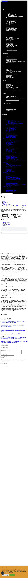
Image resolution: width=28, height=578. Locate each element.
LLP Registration (11, 122)
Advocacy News (6, 224)
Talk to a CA (8, 187)
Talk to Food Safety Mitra (11, 190)
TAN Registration (9, 145)
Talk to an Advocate (10, 188)
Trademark (8, 126)
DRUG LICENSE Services (11, 167)
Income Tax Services (10, 174)
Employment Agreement (11, 160)
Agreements (5, 153)
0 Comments (5, 225)
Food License (8, 163)
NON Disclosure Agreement (11, 157)
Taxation (5, 172)
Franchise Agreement (10, 158)
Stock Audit (8, 143)
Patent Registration (9, 130)
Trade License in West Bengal (14, 165)
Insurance (5, 180)
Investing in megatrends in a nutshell (10, 334)
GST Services (8, 173)
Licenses (5, 162)
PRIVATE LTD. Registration (14, 121)
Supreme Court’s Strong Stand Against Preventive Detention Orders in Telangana (14, 342)
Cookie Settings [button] (5, 575)
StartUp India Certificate (11, 137)
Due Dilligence (9, 131)
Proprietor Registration (10, 142)
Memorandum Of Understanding (12, 124)
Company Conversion (10, 133)
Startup (4, 119)
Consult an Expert (7, 186)
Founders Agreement (10, 134)
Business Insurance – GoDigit (12, 181)
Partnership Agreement (10, 156)
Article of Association (10, 128)
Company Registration (10, 120)
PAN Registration (9, 144)
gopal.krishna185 (6, 222)
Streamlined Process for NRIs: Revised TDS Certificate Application (12, 325)
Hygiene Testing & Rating (11, 152)
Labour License (9, 170)
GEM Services (9, 169)
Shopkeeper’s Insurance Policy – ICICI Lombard (16, 184)
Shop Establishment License (11, 166)
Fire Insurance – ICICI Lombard (12, 185)
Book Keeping (9, 151)
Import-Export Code (10, 149)
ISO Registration (9, 146)
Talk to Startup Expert (10, 191)
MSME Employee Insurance (11, 183)
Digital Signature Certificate (11, 127)
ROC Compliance (9, 150)
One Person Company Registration (15, 123)
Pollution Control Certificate (11, 148)
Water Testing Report (10, 171)
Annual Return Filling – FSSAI (12, 141)
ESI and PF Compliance (11, 129)
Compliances (5, 138)
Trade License (9, 164)
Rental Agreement (9, 155)
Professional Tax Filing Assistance (13, 178)
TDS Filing (8, 176)
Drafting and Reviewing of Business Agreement (15, 159)
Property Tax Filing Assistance (12, 177)
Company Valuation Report (11, 135)
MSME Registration (10, 140)
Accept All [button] (12, 575)
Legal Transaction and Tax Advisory (13, 179)
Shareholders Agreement (11, 136)
